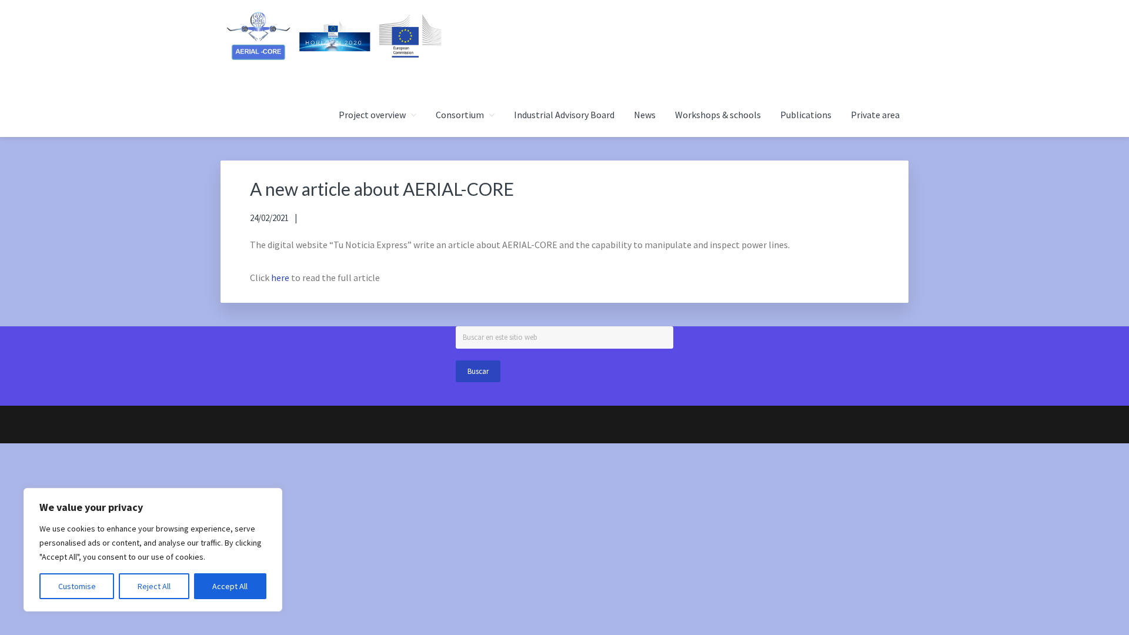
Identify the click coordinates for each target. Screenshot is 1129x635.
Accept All (230, 586)
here (280, 277)
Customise (77, 586)
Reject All (154, 586)
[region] (153, 549)
